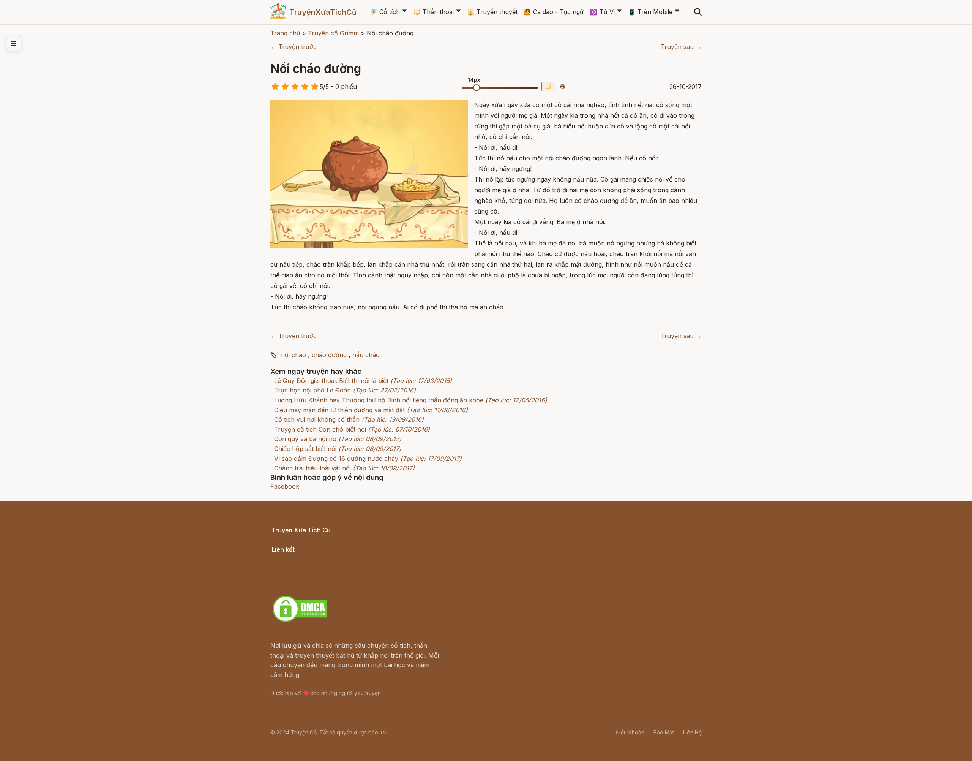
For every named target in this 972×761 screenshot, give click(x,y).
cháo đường (329, 355)
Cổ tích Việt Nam (295, 539)
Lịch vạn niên (290, 558)
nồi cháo (293, 355)
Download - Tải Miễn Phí (307, 587)
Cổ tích (385, 12)
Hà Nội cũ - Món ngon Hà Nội (315, 567)
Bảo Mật (663, 732)
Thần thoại (433, 12)
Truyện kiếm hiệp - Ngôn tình (314, 577)
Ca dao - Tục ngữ (554, 12)
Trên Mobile (650, 12)
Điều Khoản (630, 732)
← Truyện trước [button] (293, 47)
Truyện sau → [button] (681, 47)
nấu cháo (366, 355)
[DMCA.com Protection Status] (299, 621)
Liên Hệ (692, 732)
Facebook (284, 486)
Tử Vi (602, 12)
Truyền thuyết (492, 12)
